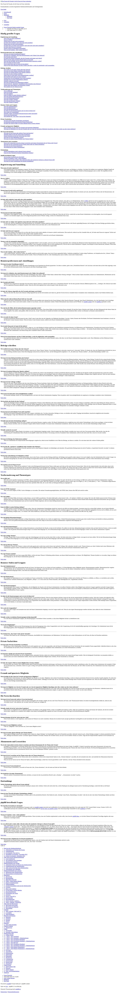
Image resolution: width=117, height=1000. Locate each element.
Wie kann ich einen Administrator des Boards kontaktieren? (19, 161)
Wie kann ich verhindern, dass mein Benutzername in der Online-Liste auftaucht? (24, 55)
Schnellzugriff (7, 12)
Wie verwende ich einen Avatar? (12, 62)
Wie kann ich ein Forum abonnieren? (13, 146)
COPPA (86, 201)
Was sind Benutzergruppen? (11, 109)
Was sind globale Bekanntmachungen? (13, 96)
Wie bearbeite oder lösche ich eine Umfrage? (15, 76)
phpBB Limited (88, 301)
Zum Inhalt (3, 9)
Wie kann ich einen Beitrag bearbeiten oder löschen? (17, 71)
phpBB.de (99, 301)
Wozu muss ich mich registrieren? (12, 38)
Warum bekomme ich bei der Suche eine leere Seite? (17, 136)
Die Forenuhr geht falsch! (10, 57)
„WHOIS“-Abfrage (9, 826)
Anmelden (6, 24)
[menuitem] (9, 16)
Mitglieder (6, 15)
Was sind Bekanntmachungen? (11, 98)
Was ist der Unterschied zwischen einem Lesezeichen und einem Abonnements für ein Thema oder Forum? (31, 143)
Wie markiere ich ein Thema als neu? (13, 86)
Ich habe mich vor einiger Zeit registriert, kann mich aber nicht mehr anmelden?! (24, 45)
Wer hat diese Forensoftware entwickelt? (14, 157)
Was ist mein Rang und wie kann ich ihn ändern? (16, 64)
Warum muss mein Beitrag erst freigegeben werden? (17, 85)
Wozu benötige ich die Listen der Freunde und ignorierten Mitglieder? (21, 127)
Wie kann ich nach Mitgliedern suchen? (14, 137)
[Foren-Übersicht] (16, 1)
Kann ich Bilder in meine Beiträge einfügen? (15, 95)
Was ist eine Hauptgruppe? (10, 115)
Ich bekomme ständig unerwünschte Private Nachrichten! (18, 122)
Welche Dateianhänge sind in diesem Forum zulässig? (17, 151)
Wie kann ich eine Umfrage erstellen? (13, 74)
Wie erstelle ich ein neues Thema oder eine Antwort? (17, 69)
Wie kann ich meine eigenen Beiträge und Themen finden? (18, 139)
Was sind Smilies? (8, 93)
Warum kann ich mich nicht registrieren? (14, 41)
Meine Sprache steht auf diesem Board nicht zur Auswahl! (18, 59)
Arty (7, 986)
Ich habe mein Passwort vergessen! (12, 47)
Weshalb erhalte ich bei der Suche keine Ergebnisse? (17, 134)
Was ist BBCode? (8, 91)
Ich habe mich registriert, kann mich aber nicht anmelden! (18, 42)
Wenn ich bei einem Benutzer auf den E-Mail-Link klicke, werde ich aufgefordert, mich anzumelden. (29, 65)
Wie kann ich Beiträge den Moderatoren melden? (16, 82)
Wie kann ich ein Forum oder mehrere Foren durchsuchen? (18, 133)
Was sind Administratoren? (10, 106)
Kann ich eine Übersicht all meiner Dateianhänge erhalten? (18, 152)
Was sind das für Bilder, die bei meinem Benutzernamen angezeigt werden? (23, 61)
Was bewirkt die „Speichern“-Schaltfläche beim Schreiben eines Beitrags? (22, 84)
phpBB (9, 983)
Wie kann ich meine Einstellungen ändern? (14, 54)
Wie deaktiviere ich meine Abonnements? (14, 147)
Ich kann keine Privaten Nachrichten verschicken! (16, 120)
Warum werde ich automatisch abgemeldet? (15, 48)
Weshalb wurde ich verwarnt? (11, 81)
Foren (5, 13)
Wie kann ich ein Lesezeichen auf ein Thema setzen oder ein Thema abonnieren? (24, 144)
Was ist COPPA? (8, 40)
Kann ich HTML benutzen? (11, 92)
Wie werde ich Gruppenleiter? (11, 112)
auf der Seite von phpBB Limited (49, 808)
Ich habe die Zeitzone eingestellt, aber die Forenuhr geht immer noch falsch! (23, 58)
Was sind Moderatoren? (10, 108)
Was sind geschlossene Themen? (12, 101)
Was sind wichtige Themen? (11, 99)
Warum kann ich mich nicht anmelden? (13, 44)
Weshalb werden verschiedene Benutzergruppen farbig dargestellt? (20, 113)
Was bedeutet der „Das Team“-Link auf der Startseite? (17, 116)
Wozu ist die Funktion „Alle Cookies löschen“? (16, 50)
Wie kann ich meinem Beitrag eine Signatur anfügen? (17, 72)
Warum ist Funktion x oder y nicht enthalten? (15, 158)
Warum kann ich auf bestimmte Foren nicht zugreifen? (17, 78)
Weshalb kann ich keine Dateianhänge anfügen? (16, 79)
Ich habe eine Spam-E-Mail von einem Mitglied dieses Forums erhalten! (22, 123)
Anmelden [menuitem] (6, 22)
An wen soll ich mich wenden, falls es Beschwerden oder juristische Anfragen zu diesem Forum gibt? (29, 159)
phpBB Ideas (76, 816)
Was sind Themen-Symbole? (11, 102)
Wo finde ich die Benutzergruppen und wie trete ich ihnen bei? (19, 110)
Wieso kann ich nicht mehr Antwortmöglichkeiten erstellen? (19, 75)
